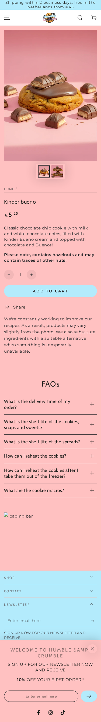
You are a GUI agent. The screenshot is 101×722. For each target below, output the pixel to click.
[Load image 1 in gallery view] (44, 171)
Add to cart (50, 291)
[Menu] (7, 17)
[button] (80, 17)
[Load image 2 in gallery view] (57, 171)
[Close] (92, 649)
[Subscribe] (94, 621)
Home (9, 189)
